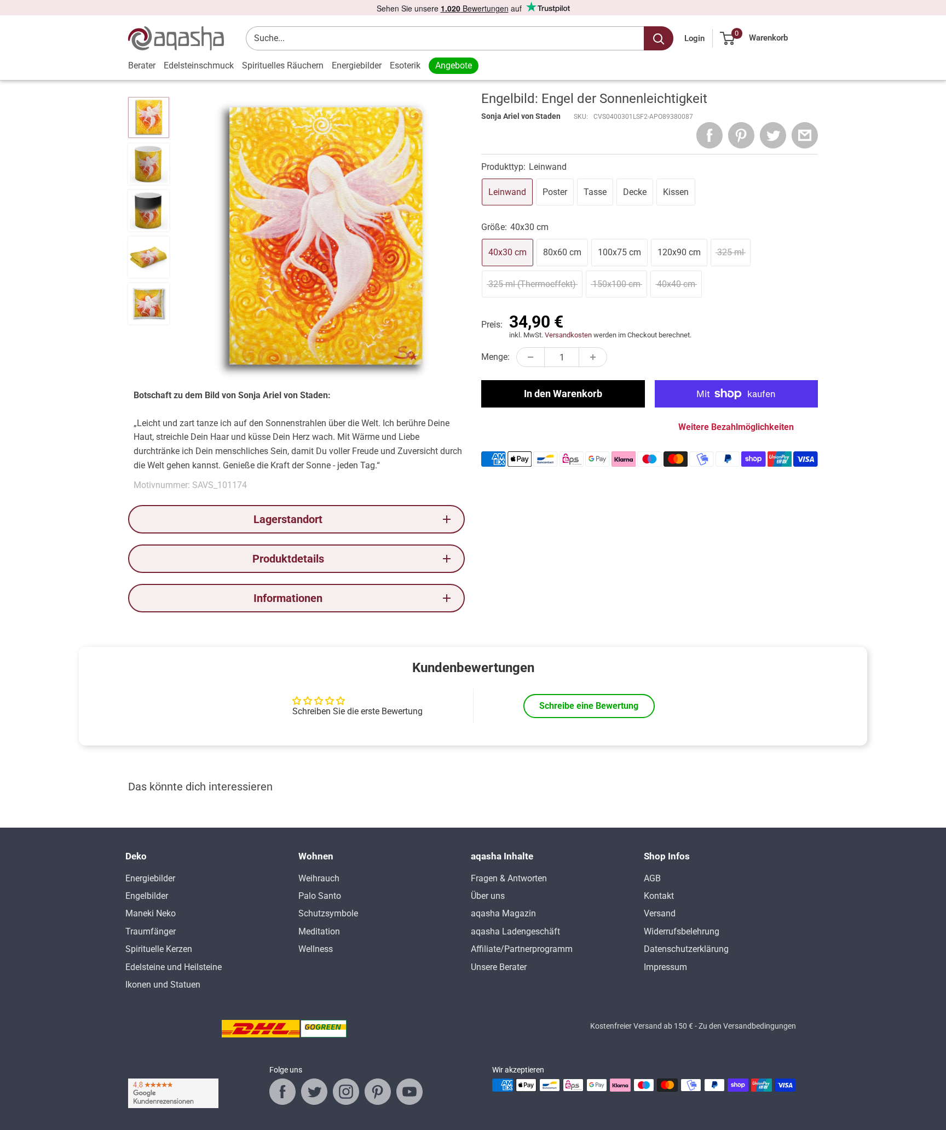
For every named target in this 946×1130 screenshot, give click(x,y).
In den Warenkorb (563, 393)
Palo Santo (319, 896)
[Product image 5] (148, 303)
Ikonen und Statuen (162, 984)
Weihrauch (318, 878)
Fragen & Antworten (509, 878)
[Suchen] (658, 38)
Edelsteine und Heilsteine (173, 967)
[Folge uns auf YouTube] (409, 1092)
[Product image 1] (148, 117)
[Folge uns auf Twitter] (314, 1092)
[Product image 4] (148, 257)
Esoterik (405, 65)
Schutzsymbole (328, 913)
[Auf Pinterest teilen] (741, 135)
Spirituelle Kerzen (158, 949)
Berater (141, 65)
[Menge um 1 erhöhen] (593, 357)
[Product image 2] (148, 164)
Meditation (319, 931)
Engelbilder (146, 896)
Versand (660, 913)
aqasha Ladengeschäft (515, 931)
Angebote (453, 65)
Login (694, 38)
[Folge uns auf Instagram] (346, 1092)
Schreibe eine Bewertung (588, 706)
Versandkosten (568, 335)
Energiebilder (357, 65)
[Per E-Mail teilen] (805, 135)
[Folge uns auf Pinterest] (378, 1092)
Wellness (315, 949)
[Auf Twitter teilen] (773, 135)
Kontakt (659, 896)
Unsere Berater (499, 967)
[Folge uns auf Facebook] (282, 1092)
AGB (652, 878)
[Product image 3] (148, 210)
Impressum (665, 967)
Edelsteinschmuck (199, 65)
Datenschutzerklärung (686, 949)
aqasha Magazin (503, 913)
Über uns (488, 896)
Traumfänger (150, 931)
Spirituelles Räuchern (283, 65)
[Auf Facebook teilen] (709, 135)
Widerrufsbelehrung (681, 931)
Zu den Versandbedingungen (747, 1026)
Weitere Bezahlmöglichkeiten (736, 427)
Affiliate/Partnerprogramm (522, 949)
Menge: (495, 357)
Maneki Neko (150, 913)
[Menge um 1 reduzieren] (530, 357)
